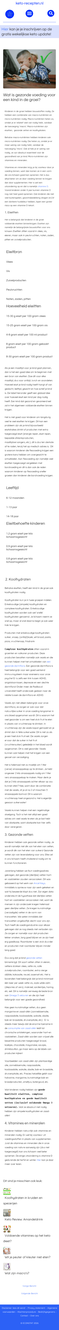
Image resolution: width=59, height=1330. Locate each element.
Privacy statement (36, 1308)
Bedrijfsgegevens (47, 1312)
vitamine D (43, 186)
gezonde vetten (34, 957)
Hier (5, 29)
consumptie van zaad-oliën (22, 1028)
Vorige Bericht (29, 1286)
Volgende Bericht (29, 1293)
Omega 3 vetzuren (18, 995)
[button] (29, 13)
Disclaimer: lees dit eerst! (13, 1308)
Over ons (34, 1315)
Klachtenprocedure (27, 1312)
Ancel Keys (39, 883)
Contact (24, 1315)
